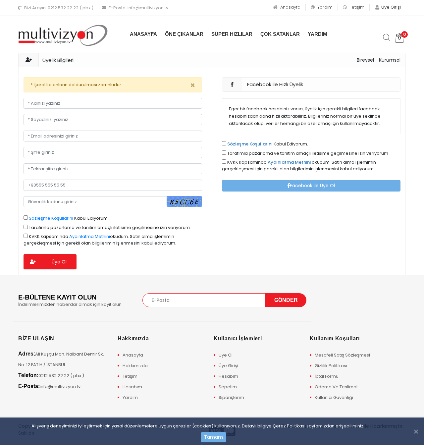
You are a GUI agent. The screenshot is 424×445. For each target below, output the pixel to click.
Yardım (324, 7)
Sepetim (228, 387)
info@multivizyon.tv (138, 8)
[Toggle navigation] (325, 299)
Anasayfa (289, 7)
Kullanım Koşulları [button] (335, 338)
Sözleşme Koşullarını (51, 218)
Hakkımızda (135, 365)
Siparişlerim (231, 397)
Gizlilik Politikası (331, 365)
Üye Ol (59, 261)
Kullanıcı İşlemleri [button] (238, 338)
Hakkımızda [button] (133, 338)
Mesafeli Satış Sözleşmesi (342, 355)
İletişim (356, 7)
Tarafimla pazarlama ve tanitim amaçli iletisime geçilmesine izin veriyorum (109, 227)
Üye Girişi (228, 365)
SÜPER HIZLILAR (231, 34)
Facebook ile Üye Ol (312, 185)
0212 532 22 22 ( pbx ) (58, 8)
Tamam (213, 437)
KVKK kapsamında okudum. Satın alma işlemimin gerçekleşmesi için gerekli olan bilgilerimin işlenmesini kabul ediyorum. (100, 239)
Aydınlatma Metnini (89, 236)
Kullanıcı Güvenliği (334, 397)
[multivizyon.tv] (63, 35)
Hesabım (132, 387)
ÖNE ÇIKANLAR (184, 34)
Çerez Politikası (289, 426)
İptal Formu (327, 376)
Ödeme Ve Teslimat (336, 387)
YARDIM (317, 34)
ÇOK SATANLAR (280, 34)
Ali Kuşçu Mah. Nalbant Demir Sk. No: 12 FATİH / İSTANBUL (61, 359)
